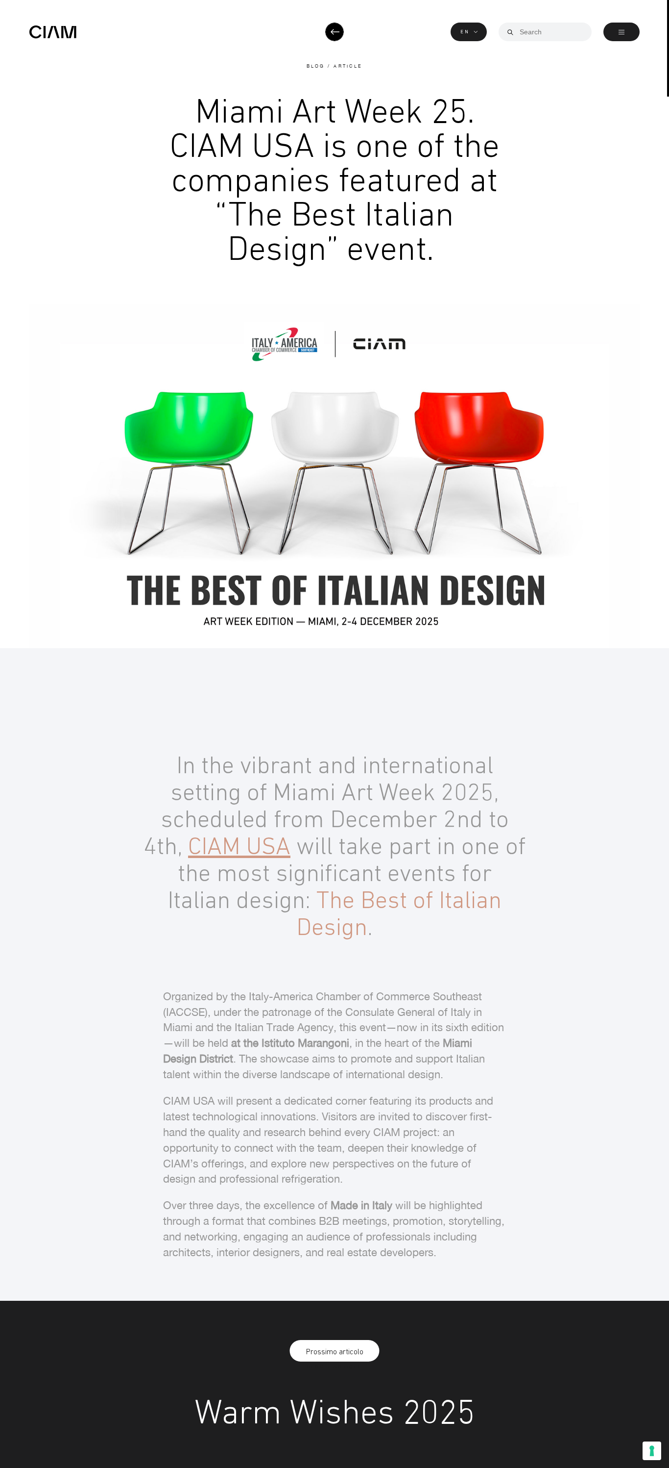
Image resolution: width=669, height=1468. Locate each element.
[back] (334, 32)
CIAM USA (239, 845)
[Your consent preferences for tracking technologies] (652, 1451)
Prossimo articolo (334, 1351)
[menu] (621, 32)
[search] (510, 32)
